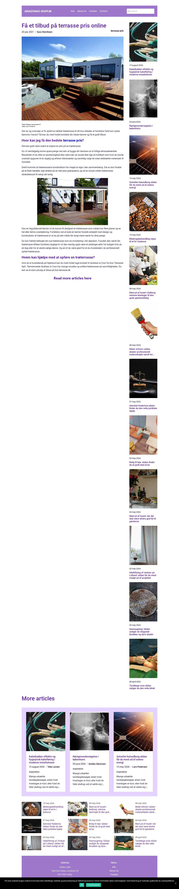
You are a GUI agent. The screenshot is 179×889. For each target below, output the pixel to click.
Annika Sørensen (97, 764)
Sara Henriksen (44, 32)
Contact (103, 11)
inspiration (34, 772)
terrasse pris (117, 30)
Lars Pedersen (139, 766)
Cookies (93, 11)
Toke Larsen (53, 766)
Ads (73, 11)
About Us (81, 11)
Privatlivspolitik (93, 885)
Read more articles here (72, 278)
